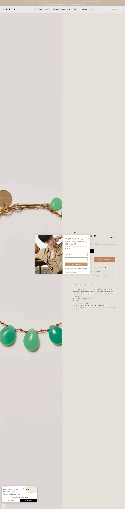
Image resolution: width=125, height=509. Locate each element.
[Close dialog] (87, 237)
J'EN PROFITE (76, 264)
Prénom (67, 251)
